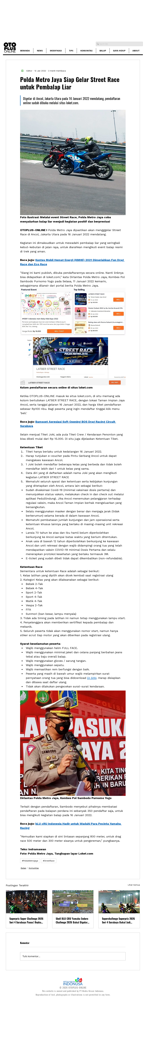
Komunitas (34, 868)
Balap (23, 868)
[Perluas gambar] (73, 312)
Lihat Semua (134, 885)
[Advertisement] (73, 20)
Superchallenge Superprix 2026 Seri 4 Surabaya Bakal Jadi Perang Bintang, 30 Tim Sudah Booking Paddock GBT (118, 920)
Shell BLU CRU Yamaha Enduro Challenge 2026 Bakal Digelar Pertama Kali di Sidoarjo (72, 920)
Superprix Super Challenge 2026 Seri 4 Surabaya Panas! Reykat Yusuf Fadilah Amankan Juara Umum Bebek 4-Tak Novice (26, 920)
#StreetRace (48, 860)
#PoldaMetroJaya (30, 860)
